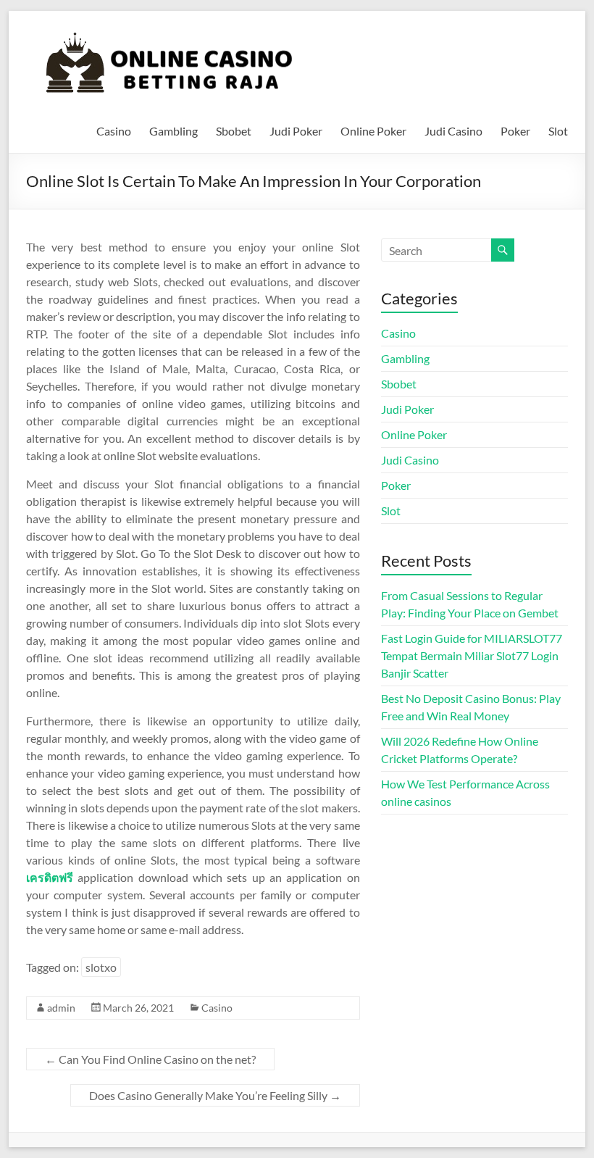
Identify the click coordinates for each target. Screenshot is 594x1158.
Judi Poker (295, 131)
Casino (113, 131)
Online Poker (373, 131)
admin (61, 1007)
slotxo (101, 967)
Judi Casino (453, 131)
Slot (558, 131)
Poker (515, 131)
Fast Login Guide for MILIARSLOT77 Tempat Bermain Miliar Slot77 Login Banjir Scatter (471, 655)
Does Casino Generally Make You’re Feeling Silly (215, 1095)
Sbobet (233, 131)
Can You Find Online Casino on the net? (150, 1059)
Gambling (173, 131)
